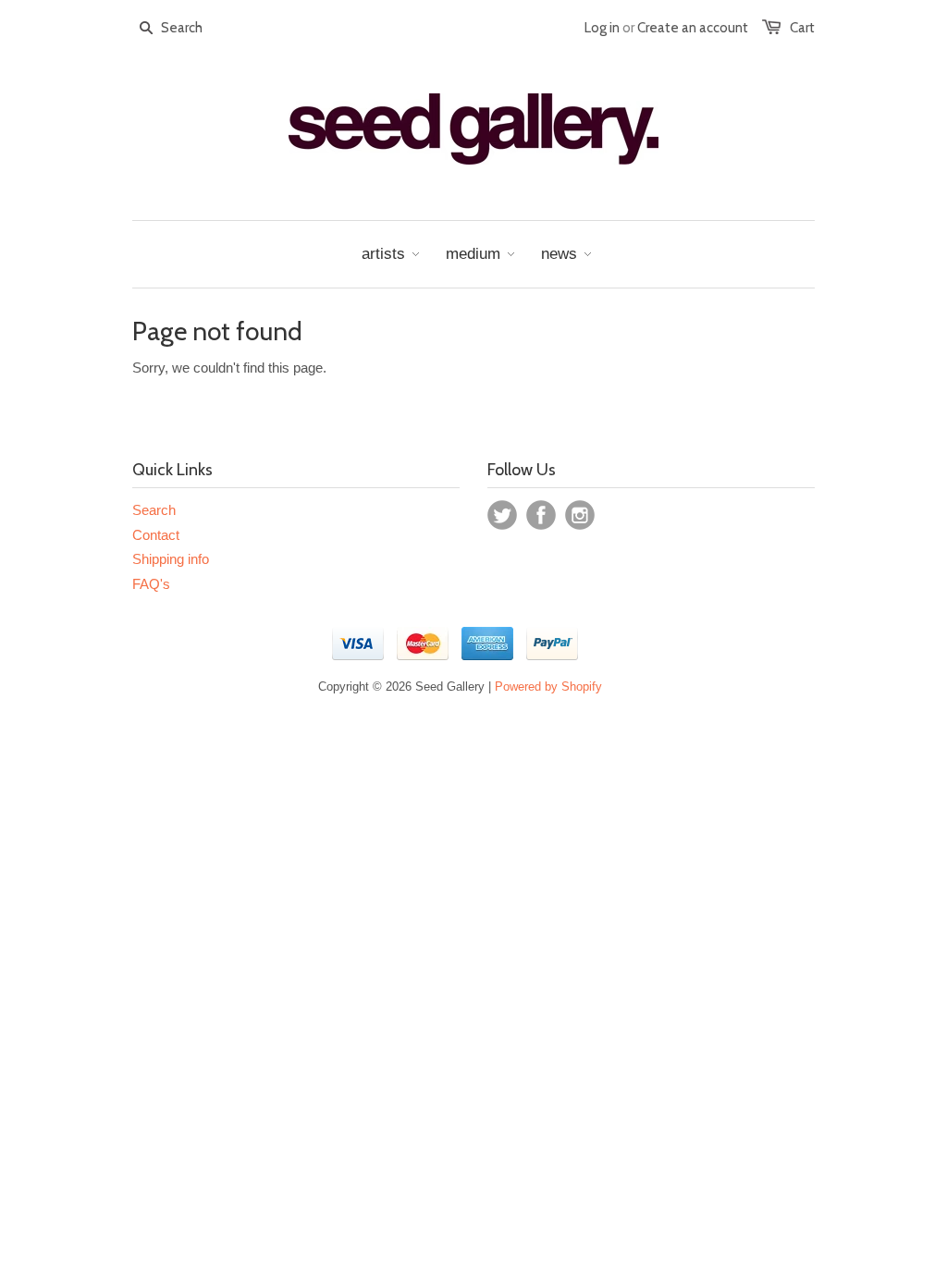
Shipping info (170, 559)
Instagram (580, 515)
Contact (155, 535)
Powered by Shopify (548, 686)
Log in (602, 27)
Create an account (692, 27)
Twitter (502, 515)
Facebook (541, 515)
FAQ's (151, 584)
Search (154, 510)
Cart (802, 27)
